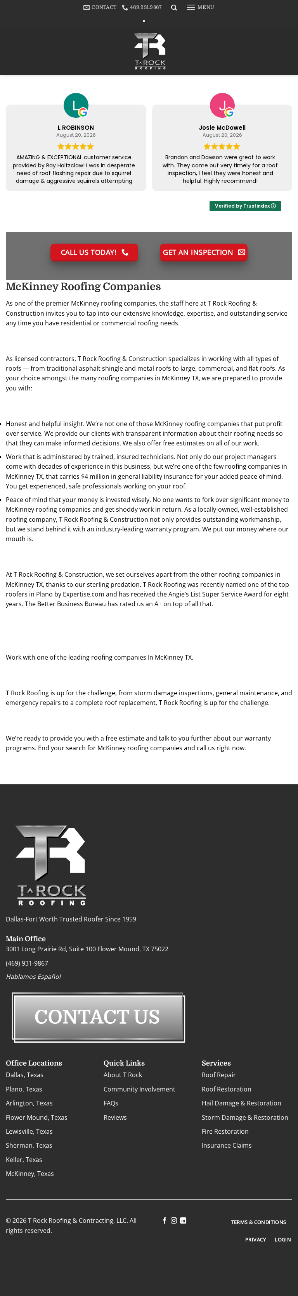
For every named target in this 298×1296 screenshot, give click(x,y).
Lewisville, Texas (29, 1131)
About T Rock (123, 1075)
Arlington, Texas (29, 1103)
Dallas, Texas (24, 1075)
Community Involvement (139, 1089)
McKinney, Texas (30, 1174)
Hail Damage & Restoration (241, 1103)
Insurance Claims (227, 1145)
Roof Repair (219, 1075)
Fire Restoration (225, 1131)
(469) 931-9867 (27, 963)
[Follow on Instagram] (174, 1221)
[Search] (174, 7)
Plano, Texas (24, 1089)
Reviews (115, 1117)
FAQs (111, 1103)
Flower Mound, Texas (37, 1117)
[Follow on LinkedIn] (183, 1221)
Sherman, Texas (29, 1145)
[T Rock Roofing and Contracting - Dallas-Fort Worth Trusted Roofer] (144, 21)
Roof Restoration (226, 1089)
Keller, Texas (24, 1159)
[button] (200, 7)
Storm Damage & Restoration (245, 1117)
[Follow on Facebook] (164, 1221)
